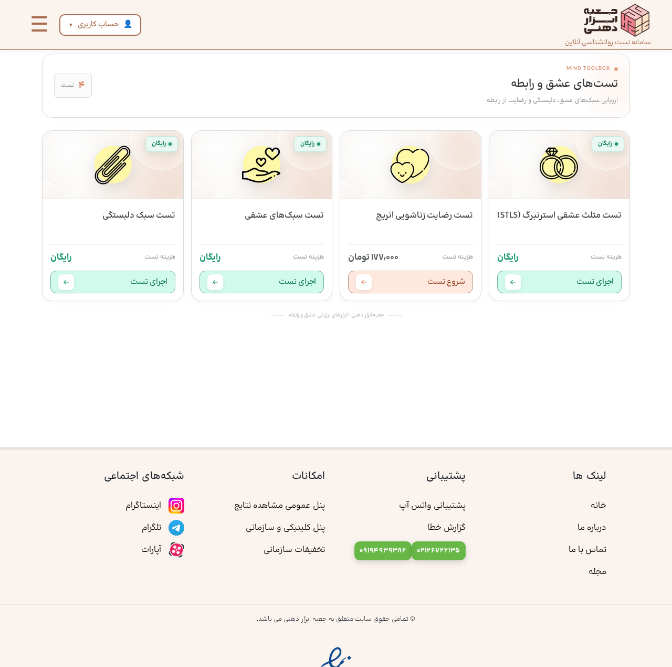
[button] (39, 25)
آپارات (152, 549)
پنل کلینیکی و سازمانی (285, 527)
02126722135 (438, 551)
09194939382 (383, 551)
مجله (597, 572)
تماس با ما (587, 549)
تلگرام (152, 527)
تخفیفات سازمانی (294, 549)
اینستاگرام (144, 505)
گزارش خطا (446, 527)
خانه (598, 505)
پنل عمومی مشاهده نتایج (279, 505)
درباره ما (592, 527)
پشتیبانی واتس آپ (432, 505)
